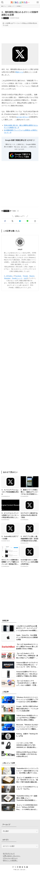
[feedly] (22, 867)
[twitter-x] (15, 867)
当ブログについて (9, 853)
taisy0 (20, 249)
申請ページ (19, 72)
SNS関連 (6, 18)
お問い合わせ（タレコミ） (11, 856)
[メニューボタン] (37, 2)
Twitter (14, 211)
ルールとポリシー (23, 117)
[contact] (27, 867)
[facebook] (13, 867)
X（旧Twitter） (8, 276)
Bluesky (32, 276)
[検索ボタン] (2, 2)
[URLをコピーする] (35, 221)
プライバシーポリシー (10, 858)
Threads (25, 276)
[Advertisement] (20, 35)
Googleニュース (17, 278)
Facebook (18, 276)
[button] (5, 221)
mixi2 (25, 278)
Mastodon (7, 278)
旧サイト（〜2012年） (10, 860)
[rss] (25, 867)
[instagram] (18, 867)
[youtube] (20, 867)
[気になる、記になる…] (20, 2)
